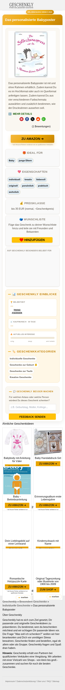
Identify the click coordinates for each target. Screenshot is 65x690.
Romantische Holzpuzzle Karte (17, 580)
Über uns (41, 681)
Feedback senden (32, 417)
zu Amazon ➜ (32, 138)
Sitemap (55, 681)
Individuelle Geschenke (22, 358)
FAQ (48, 681)
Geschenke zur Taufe (21, 371)
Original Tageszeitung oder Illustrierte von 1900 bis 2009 (48, 581)
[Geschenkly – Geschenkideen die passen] (21, 5)
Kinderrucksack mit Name (48, 542)
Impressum (10, 681)
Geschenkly (10, 601)
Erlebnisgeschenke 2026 (40, 12)
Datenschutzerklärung (26, 681)
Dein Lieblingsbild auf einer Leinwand (17, 542)
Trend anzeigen (17, 311)
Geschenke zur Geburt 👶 (23, 365)
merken (23, 597)
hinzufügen (34, 240)
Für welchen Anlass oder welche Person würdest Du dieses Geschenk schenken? (29, 399)
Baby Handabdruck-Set (48, 458)
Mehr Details (20, 114)
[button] (22, 119)
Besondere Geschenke (33, 601)
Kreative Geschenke (20, 377)
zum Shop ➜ (48, 589)
